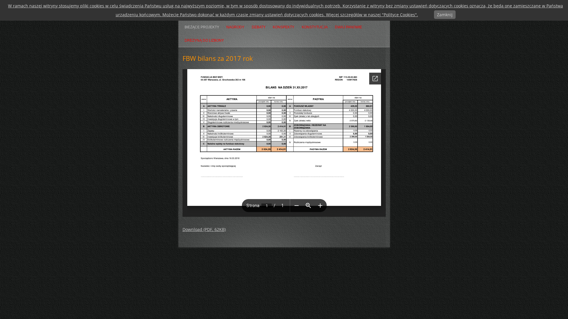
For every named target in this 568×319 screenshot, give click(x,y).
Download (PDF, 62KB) (204, 229)
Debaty (259, 27)
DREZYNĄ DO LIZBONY (204, 40)
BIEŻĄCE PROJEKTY (202, 27)
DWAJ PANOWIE (348, 27)
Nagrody (235, 27)
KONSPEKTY (283, 27)
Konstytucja (315, 27)
